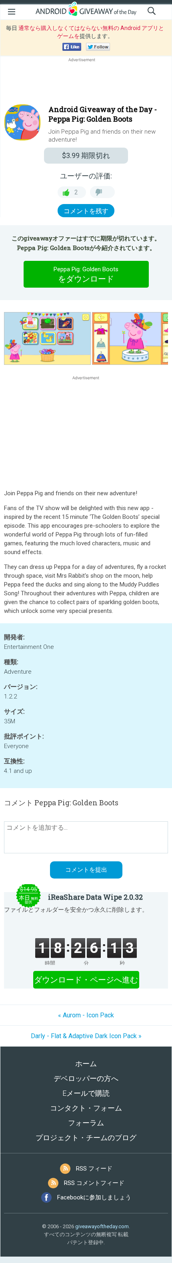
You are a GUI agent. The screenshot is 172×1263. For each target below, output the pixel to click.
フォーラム (86, 1123)
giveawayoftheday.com (102, 1226)
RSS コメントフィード (94, 1183)
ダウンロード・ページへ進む (86, 980)
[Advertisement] (86, 83)
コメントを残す (86, 211)
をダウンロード (86, 275)
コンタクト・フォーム (86, 1108)
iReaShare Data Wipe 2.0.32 (95, 897)
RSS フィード (94, 1168)
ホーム (86, 1063)
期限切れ (86, 155)
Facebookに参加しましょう (94, 1197)
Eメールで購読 (86, 1093)
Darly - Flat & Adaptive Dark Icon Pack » (86, 1036)
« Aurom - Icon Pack (86, 1015)
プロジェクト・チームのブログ (86, 1137)
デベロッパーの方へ (86, 1078)
